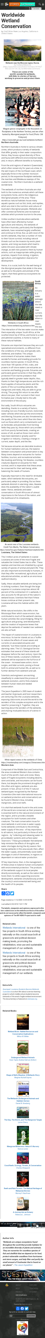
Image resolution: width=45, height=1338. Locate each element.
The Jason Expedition (23, 1265)
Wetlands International (14, 927)
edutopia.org (32, 999)
